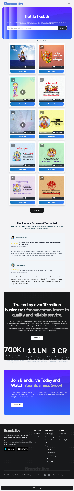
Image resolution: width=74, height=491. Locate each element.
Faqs (46, 446)
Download (22, 71)
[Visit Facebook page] (46, 475)
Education (37, 440)
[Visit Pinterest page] (63, 475)
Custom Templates (51, 440)
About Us (48, 443)
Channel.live (63, 437)
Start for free (37, 338)
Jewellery (37, 434)
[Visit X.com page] (55, 475)
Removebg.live (63, 440)
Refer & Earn (51, 462)
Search (62, 28)
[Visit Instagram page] (59, 475)
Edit (19, 56)
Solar (35, 443)
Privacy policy (51, 453)
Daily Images (49, 434)
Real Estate (37, 437)
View (25, 56)
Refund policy (51, 456)
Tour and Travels (39, 446)
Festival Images (50, 437)
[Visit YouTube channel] (68, 475)
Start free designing (37, 488)
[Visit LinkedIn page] (50, 475)
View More (37, 210)
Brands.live (12, 430)
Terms (49, 459)
